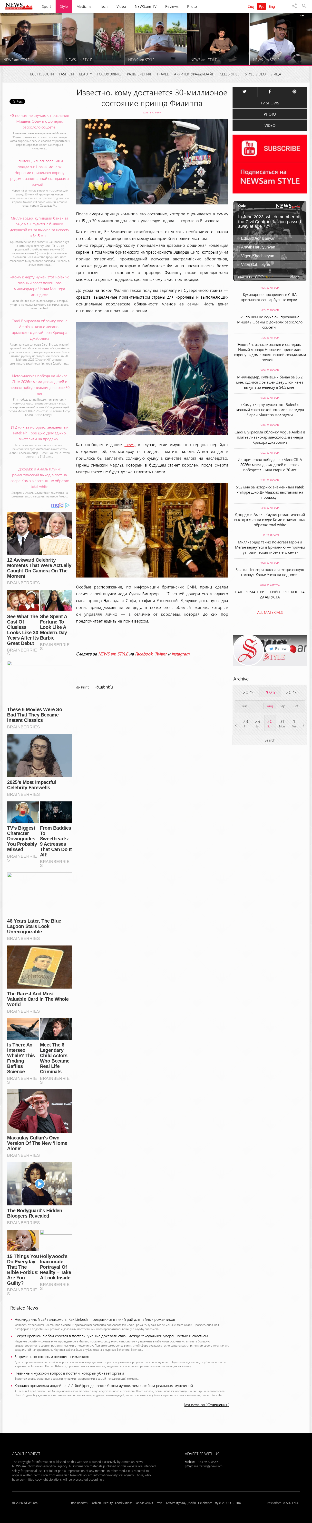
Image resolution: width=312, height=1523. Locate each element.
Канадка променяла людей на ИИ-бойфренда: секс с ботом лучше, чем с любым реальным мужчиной (104, 1385)
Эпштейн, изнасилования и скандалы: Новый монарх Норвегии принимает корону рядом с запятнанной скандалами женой (270, 352)
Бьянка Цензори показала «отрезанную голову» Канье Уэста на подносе (269, 572)
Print (85, 686)
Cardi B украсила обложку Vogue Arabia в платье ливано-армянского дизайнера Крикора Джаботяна (269, 437)
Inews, (130, 444)
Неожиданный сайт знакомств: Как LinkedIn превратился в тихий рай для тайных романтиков (96, 1319)
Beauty (85, 74)
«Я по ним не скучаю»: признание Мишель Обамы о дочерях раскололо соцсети (269, 322)
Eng (272, 6)
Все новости (42, 74)
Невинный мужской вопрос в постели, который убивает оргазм (69, 1373)
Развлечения (139, 74)
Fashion (66, 74)
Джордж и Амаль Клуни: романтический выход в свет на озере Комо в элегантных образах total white (269, 519)
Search (269, 740)
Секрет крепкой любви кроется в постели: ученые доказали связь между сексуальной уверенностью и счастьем (112, 1335)
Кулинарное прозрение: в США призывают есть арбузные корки (270, 297)
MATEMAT (293, 1503)
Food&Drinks (109, 74)
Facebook (144, 653)
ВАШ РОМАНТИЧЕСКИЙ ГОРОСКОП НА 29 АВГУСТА (270, 594)
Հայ (251, 6)
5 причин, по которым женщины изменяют (52, 1356)
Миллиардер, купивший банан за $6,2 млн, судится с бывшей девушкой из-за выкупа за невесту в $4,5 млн (269, 382)
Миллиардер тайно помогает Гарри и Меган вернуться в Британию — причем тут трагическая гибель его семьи (270, 547)
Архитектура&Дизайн (194, 74)
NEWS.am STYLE (113, 653)
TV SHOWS (270, 102)
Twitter (161, 653)
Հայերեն (104, 687)
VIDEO (269, 125)
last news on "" (206, 1404)
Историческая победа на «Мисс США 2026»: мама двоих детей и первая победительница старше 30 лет (270, 464)
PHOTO (270, 114)
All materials (270, 612)
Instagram (180, 653)
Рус (261, 6)
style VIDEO (255, 74)
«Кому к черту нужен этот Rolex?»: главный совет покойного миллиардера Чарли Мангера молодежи (270, 409)
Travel (162, 74)
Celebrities (230, 74)
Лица (276, 74)
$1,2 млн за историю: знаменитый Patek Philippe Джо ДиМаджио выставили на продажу (270, 492)
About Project (26, 1453)
